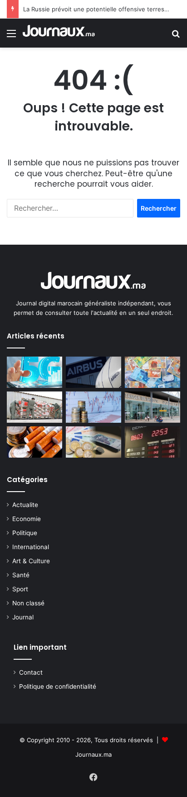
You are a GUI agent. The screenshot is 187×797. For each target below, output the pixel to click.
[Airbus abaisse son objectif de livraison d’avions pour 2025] (93, 372)
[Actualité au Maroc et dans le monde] (59, 33)
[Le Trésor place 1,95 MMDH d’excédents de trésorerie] (93, 407)
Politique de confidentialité (57, 686)
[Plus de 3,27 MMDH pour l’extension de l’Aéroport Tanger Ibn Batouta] (152, 407)
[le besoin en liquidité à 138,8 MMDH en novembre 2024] (152, 372)
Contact (31, 672)
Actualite (25, 504)
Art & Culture (31, 561)
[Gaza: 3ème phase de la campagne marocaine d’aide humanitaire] (34, 407)
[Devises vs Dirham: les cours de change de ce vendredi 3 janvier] (93, 442)
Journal (23, 617)
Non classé (28, 603)
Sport (20, 589)
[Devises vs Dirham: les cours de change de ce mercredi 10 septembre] (152, 442)
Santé (21, 575)
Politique (24, 532)
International (30, 547)
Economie (26, 518)
